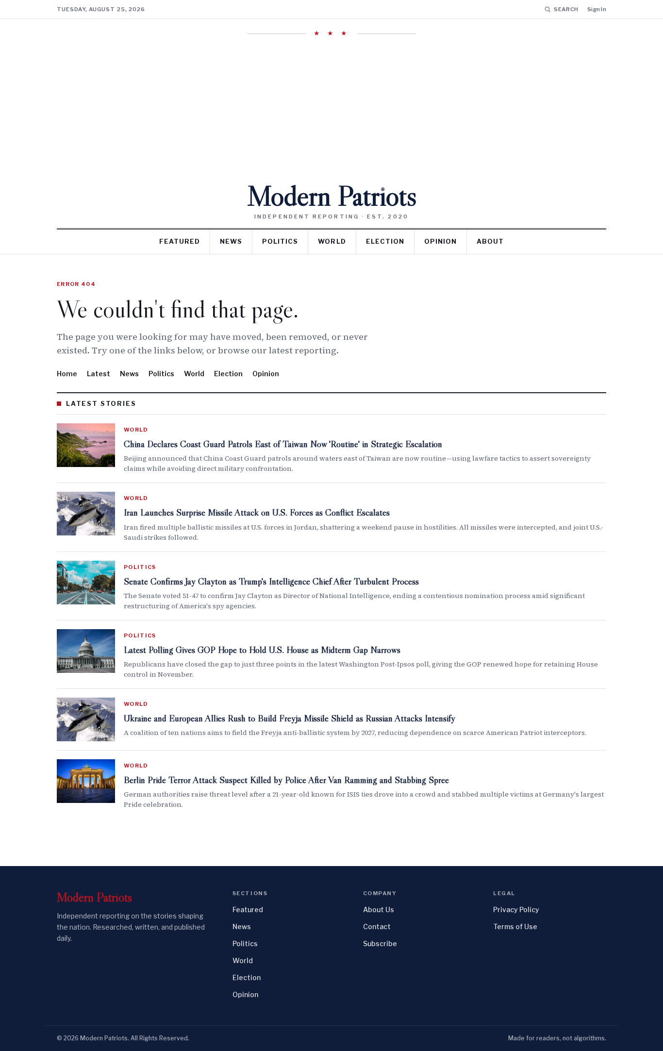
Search (566, 9)
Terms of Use (515, 926)
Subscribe (380, 943)
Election (385, 241)
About (490, 241)
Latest (98, 373)
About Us (378, 909)
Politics (280, 241)
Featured (179, 241)
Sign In (596, 9)
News (231, 241)
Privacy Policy (516, 909)
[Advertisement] (331, 109)
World (332, 241)
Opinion (440, 241)
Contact (377, 926)
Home (67, 373)
